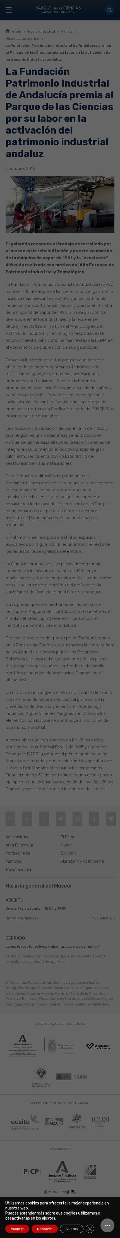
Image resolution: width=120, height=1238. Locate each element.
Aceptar (17, 1229)
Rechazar (44, 1229)
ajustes (48, 1218)
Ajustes (72, 1229)
